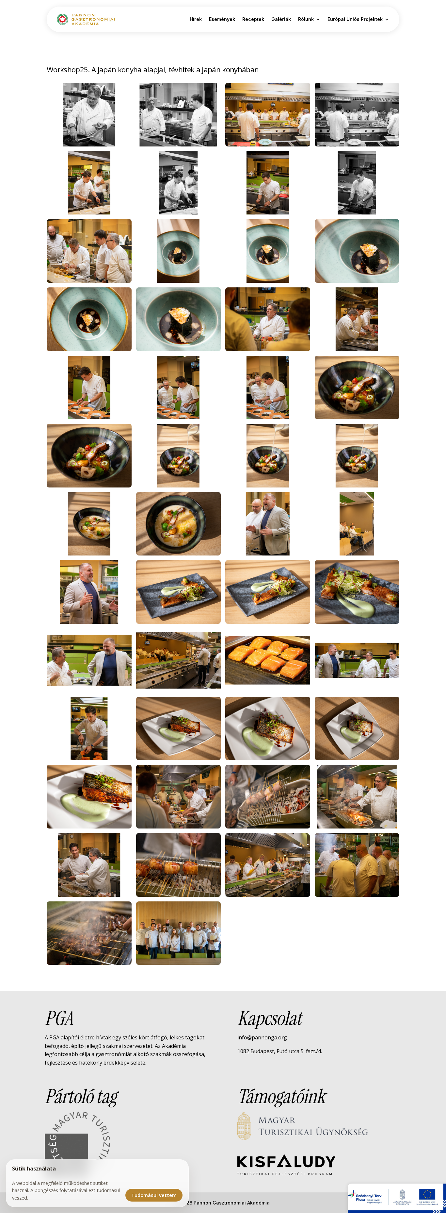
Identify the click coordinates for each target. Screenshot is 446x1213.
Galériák (281, 19)
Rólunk (306, 19)
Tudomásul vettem (154, 1195)
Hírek (196, 19)
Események (222, 19)
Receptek (253, 19)
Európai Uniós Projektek (355, 19)
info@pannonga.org (262, 1037)
